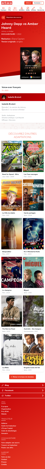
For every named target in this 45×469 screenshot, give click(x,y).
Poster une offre (7, 447)
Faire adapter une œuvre (10, 443)
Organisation (6, 409)
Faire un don (5, 457)
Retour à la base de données (23, 377)
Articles (33, 10)
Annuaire (21, 10)
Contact (4, 459)
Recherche (40, 10)
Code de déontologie (8, 431)
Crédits (4, 464)
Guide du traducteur (8, 426)
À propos (3, 10)
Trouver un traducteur (9, 445)
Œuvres (15, 10)
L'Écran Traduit (7, 428)
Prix (9, 10)
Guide (28, 10)
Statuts (4, 414)
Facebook (8, 390)
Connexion (37, 3)
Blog (6, 385)
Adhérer (28, 3)
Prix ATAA (5, 411)
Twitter (7, 396)
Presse (3, 462)
